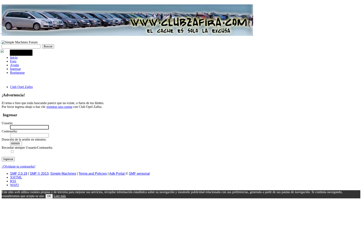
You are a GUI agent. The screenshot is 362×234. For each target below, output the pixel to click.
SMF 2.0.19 (18, 173)
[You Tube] (0, 42)
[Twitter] (0, 23)
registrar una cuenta (59, 107)
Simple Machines (63, 173)
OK (49, 196)
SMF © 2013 (39, 173)
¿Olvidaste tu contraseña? (18, 166)
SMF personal (139, 173)
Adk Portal (117, 173)
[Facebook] (0, 32)
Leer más (60, 196)
